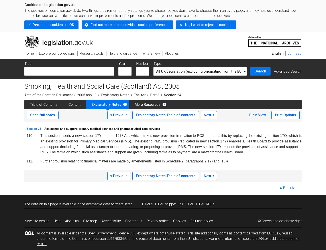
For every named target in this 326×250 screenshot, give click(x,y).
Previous (120, 115)
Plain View (257, 115)
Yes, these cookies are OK (53, 25)
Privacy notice (158, 221)
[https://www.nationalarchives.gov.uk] (275, 39)
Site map (90, 221)
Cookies (179, 221)
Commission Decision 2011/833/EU (100, 238)
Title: (28, 64)
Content (75, 104)
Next (207, 115)
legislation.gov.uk (61, 37)
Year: (122, 64)
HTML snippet (165, 204)
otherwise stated (172, 233)
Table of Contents (43, 104)
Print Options (285, 115)
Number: (142, 64)
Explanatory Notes (115, 95)
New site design (37, 221)
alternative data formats (105, 204)
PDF (182, 204)
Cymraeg (294, 53)
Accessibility (111, 221)
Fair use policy (201, 221)
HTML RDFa (205, 204)
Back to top (292, 188)
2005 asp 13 (87, 95)
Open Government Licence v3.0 (111, 233)
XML (190, 204)
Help (57, 221)
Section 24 (34, 128)
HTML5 (147, 204)
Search (260, 71)
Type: (158, 64)
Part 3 (154, 95)
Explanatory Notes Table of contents (165, 115)
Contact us (133, 221)
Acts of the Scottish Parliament (48, 95)
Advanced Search (288, 71)
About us (72, 221)
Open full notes (42, 115)
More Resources (148, 104)
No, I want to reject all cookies (208, 25)
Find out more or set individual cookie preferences (129, 25)
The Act (140, 95)
